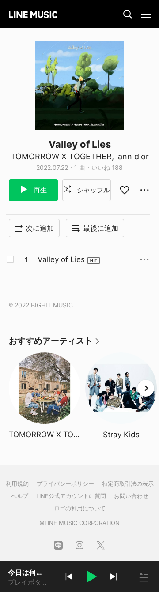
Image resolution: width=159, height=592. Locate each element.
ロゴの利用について (80, 508)
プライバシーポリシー (65, 483)
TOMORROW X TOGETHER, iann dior (80, 156)
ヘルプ (19, 495)
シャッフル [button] (92, 190)
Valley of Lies (61, 259)
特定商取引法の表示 (128, 483)
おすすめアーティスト (55, 343)
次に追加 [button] (40, 228)
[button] (91, 578)
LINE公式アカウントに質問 (71, 495)
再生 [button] (39, 190)
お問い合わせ (131, 495)
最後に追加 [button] (100, 228)
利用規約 (17, 483)
